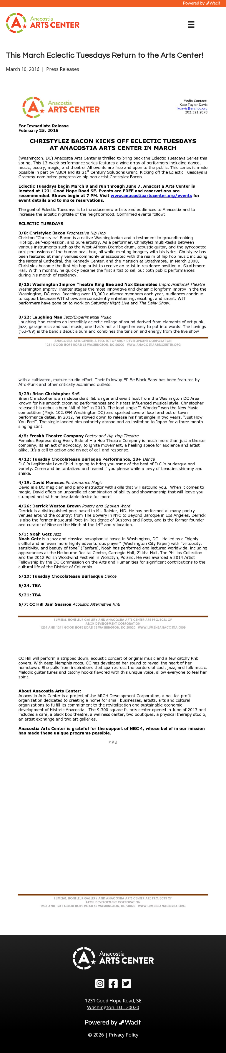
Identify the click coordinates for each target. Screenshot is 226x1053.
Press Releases (62, 69)
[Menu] (191, 24)
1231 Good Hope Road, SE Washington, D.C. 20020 (113, 1004)
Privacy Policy (123, 1035)
